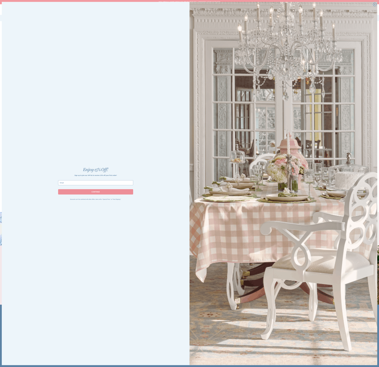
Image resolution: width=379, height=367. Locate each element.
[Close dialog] (374, 4)
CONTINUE (95, 192)
